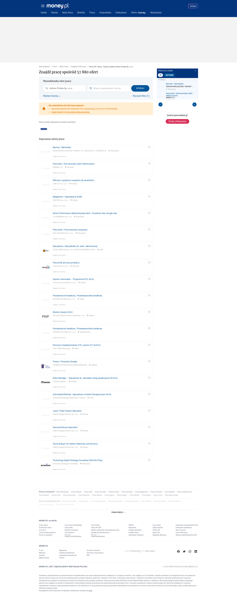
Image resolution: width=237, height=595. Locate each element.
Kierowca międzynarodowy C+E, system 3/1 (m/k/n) (76, 345)
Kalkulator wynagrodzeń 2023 (187, 525)
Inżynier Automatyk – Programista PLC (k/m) (73, 279)
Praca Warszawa (62, 492)
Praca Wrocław (100, 492)
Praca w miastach (45, 535)
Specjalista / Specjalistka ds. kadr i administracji (75, 246)
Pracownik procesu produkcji (66, 262)
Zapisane (169, 75)
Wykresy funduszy (71, 530)
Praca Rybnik (134, 495)
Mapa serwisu (44, 558)
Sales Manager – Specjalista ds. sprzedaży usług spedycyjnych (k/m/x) (85, 378)
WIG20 (131, 525)
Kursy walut (43, 525)
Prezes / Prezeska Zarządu (65, 361)
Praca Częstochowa (184, 492)
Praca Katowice (156, 492)
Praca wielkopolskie (98, 501)
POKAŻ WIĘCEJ (117, 512)
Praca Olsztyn (122, 495)
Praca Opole (146, 495)
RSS (88, 555)
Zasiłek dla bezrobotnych (100, 532)
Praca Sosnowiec (69, 495)
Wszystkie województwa (65, 504)
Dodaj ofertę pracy (177, 121)
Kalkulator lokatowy (136, 535)
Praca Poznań (113, 492)
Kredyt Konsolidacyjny (73, 536)
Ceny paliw (157, 525)
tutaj (90, 591)
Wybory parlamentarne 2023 (186, 535)
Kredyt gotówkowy (98, 536)
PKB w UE (156, 530)
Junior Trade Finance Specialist (67, 411)
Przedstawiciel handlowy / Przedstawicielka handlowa (77, 295)
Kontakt (42, 555)
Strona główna (44, 67)
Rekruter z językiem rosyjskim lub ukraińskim (73, 180)
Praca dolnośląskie (131, 501)
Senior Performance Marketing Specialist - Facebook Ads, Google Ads (85, 213)
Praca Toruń (56, 495)
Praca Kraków (76, 492)
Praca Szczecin (127, 492)
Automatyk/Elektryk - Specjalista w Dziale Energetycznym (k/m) (82, 394)
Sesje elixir (132, 528)
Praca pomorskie (159, 501)
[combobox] (64, 88)
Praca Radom (44, 495)
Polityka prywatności (67, 553)
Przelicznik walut (45, 528)
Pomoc (61, 558)
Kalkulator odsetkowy (184, 528)
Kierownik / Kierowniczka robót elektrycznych (73, 164)
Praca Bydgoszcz (141, 492)
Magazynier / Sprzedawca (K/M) (67, 197)
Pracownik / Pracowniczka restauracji (70, 229)
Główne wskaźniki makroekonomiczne (105, 530)
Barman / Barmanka (62, 147)
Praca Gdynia (170, 492)
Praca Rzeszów (84, 495)
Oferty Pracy (63, 67)
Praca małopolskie (115, 501)
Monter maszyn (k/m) (63, 312)
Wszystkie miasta (171, 495)
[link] (96, 151)
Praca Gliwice (97, 495)
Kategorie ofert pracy (78, 67)
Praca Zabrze (109, 495)
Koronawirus (69, 532)
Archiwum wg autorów (95, 553)
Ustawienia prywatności (68, 555)
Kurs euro (42, 530)
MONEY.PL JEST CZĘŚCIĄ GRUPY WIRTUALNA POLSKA (63, 566)
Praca (54, 67)
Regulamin (63, 550)
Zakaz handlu (158, 528)
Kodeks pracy (134, 532)
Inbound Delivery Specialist (65, 427)
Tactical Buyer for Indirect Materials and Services (75, 444)
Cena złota (69, 528)
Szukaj (140, 88)
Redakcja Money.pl (159, 535)
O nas (41, 550)
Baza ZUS (156, 532)
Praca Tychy (158, 495)
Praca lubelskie (174, 501)
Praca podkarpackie (46, 504)
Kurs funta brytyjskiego (73, 525)
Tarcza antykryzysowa (47, 532)
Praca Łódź (88, 492)
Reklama (42, 553)
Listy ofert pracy (181, 532)
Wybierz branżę (50, 96)
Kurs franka (95, 525)
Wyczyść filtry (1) (141, 96)
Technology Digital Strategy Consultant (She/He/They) (77, 460)
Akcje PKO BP (96, 528)
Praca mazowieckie (69, 501)
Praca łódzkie (146, 501)
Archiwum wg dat (93, 550)
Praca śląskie (83, 501)
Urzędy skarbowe (135, 530)
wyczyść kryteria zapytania (77, 112)
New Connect (181, 530)
